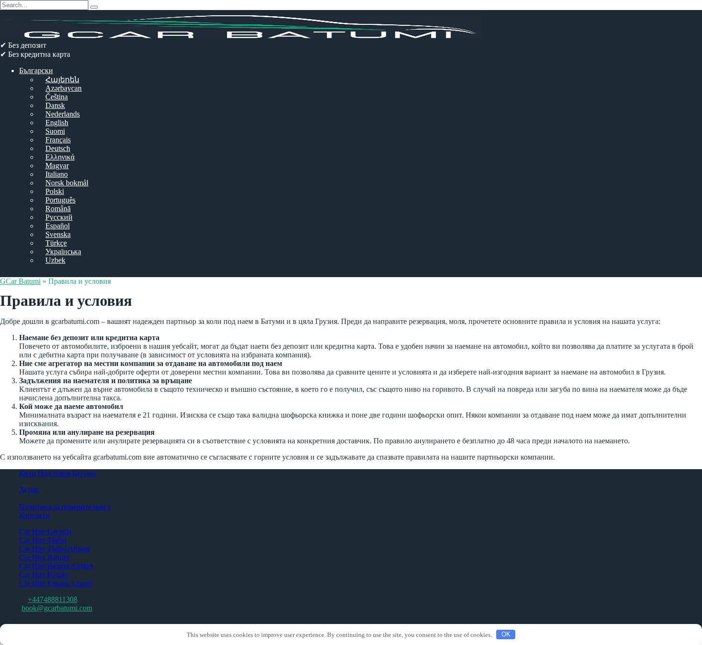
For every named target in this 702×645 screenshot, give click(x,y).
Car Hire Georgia (45, 531)
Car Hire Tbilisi (42, 540)
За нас (29, 489)
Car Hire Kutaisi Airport (55, 583)
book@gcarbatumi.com (56, 608)
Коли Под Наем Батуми (57, 473)
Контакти (34, 515)
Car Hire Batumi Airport (56, 566)
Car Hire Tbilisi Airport (54, 549)
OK (506, 634)
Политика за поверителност (64, 507)
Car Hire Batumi (44, 557)
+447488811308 (52, 599)
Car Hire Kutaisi (44, 574)
